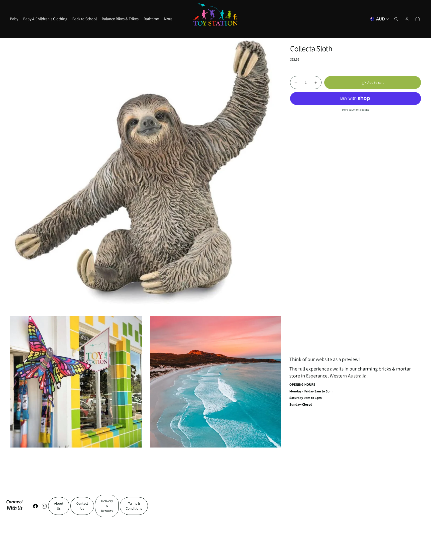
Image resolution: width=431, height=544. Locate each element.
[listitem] (168, 19)
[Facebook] (35, 506)
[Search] (396, 18)
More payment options (355, 110)
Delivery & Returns (107, 506)
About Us (58, 506)
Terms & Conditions (134, 506)
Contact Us (82, 506)
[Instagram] (44, 506)
